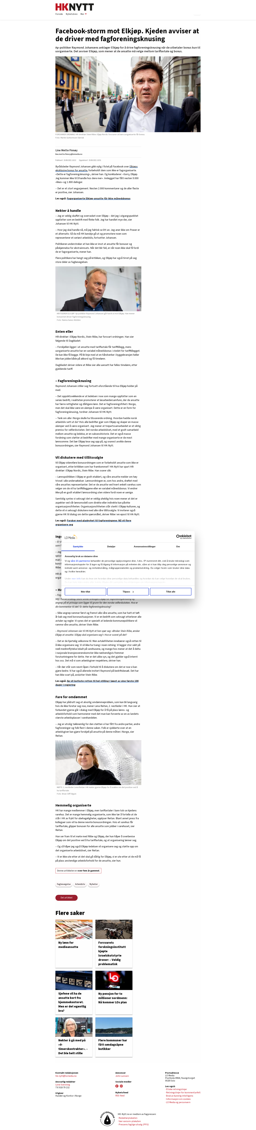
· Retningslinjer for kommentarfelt (183, 1092)
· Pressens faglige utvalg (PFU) (133, 1124)
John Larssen (122, 1076)
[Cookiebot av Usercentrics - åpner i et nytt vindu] (178, 537)
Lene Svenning (62, 1084)
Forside (59, 14)
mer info (76, 578)
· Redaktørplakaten (127, 1118)
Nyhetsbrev (71, 14)
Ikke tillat (85, 591)
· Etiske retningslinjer (176, 1089)
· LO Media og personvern (177, 1102)
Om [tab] (178, 546)
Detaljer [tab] (111, 546)
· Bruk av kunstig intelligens (179, 1095)
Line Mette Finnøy (66, 150)
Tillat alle (170, 591)
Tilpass (126, 591)
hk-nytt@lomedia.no (66, 1076)
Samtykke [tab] (78, 546)
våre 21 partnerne (80, 561)
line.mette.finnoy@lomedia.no (68, 154)
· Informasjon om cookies (178, 1099)
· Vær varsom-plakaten (129, 1121)
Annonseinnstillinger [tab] (145, 546)
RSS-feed (119, 1095)
